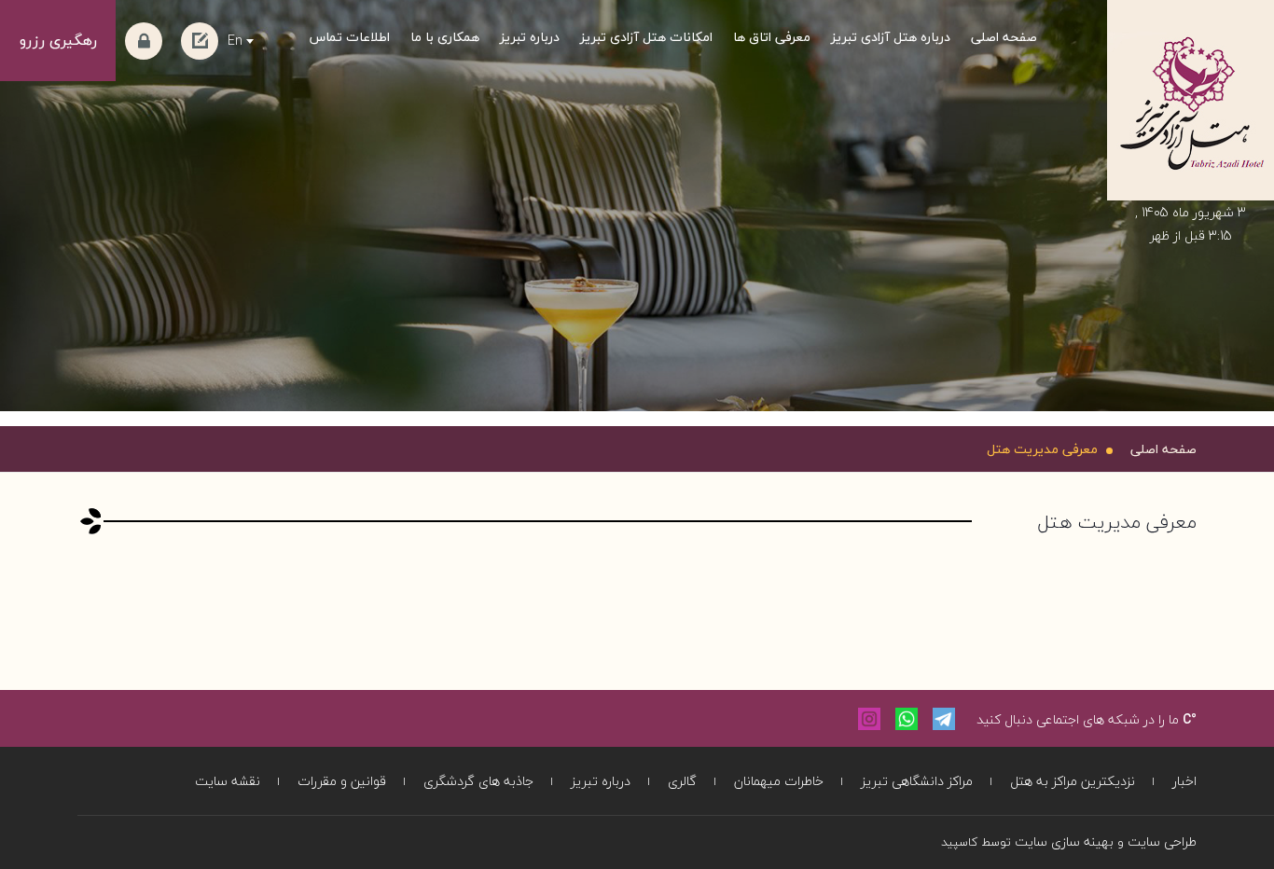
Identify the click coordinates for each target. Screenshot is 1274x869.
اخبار (1184, 781)
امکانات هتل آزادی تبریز (646, 36)
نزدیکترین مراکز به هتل (1072, 781)
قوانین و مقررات (342, 781)
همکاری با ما (444, 36)
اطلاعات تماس (350, 36)
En (235, 40)
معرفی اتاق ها (771, 36)
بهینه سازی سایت (1064, 841)
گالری (682, 781)
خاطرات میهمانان (779, 781)
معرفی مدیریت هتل (1042, 449)
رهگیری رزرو (58, 40)
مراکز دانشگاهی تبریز (917, 781)
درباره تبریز (530, 36)
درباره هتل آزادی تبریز (890, 36)
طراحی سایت (1162, 841)
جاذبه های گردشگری (478, 781)
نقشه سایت (227, 781)
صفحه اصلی (1004, 36)
